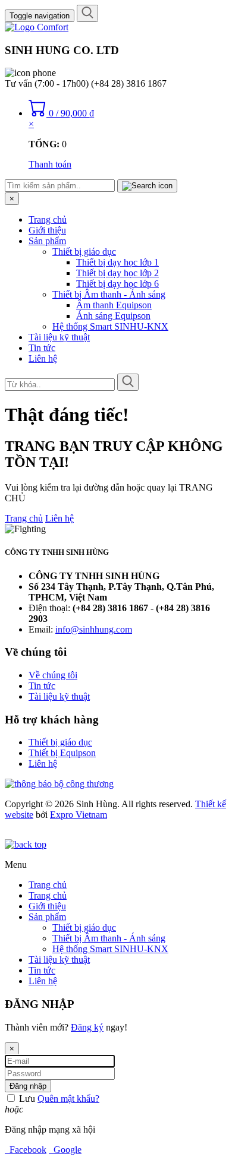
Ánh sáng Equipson (113, 316)
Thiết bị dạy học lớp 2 (117, 273)
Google (65, 1150)
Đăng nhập (28, 1086)
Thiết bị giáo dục (84, 251)
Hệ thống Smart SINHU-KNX (110, 326)
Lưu (26, 1098)
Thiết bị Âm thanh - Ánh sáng (108, 294)
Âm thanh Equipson (114, 305)
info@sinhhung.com (93, 629)
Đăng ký (87, 1027)
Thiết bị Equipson (62, 753)
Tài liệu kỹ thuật (59, 337)
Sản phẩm (47, 241)
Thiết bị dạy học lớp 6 (117, 284)
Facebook (25, 1150)
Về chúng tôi (53, 675)
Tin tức (42, 348)
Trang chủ (48, 219)
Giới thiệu (47, 230)
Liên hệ (43, 358)
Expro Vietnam (78, 815)
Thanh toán (50, 164)
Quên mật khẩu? (68, 1098)
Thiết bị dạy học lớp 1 (117, 262)
